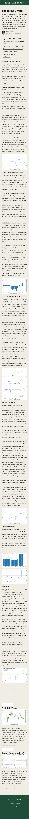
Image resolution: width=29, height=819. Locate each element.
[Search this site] (23, 2)
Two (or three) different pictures (13, 49)
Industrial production (9, 54)
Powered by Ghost (14, 806)
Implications (6, 57)
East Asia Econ (12, 800)
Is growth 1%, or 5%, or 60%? (12, 39)
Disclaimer (12, 803)
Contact (18, 803)
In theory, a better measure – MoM (13, 46)
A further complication (10, 51)
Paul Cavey (10, 32)
